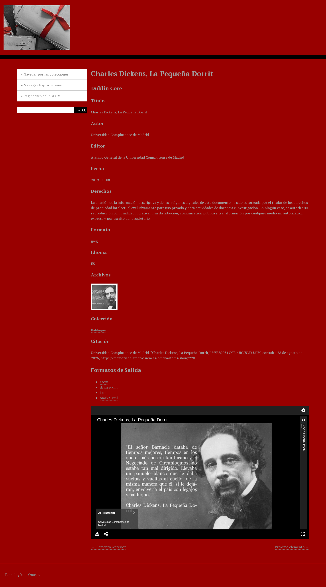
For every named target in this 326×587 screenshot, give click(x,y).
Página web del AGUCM (42, 95)
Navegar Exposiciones (43, 85)
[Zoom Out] (106, 427)
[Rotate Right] (113, 427)
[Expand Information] (303, 420)
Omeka (33, 574)
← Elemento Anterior (108, 546)
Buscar (84, 110)
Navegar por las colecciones (46, 74)
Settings (303, 410)
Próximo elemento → (292, 546)
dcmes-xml (109, 387)
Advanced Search (77, 110)
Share (106, 533)
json (103, 392)
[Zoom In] (98, 427)
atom (104, 381)
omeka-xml (109, 397)
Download (97, 533)
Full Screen (302, 533)
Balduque (98, 330)
